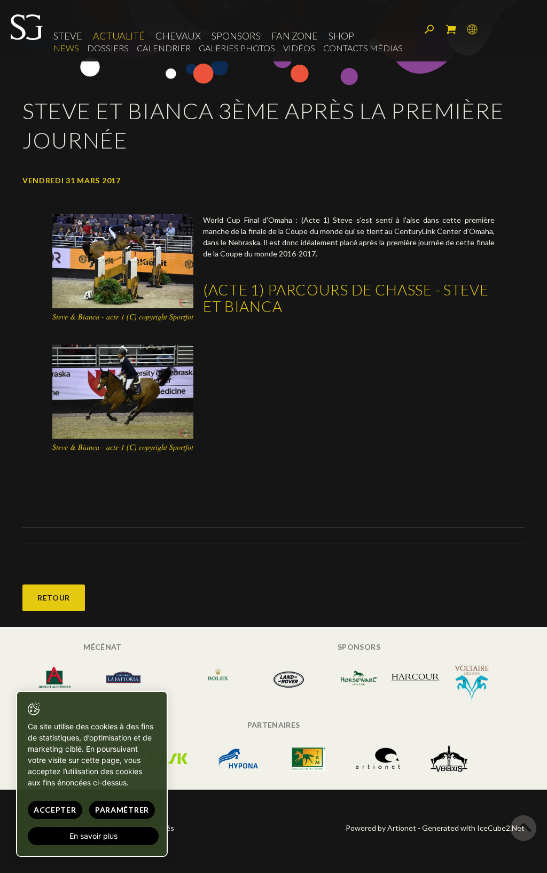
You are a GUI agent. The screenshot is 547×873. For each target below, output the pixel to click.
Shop (341, 36)
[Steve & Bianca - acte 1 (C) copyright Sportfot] (122, 260)
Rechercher (429, 29)
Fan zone (294, 36)
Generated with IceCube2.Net (473, 827)
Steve (67, 36)
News (66, 48)
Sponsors (236, 36)
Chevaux (178, 36)
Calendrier (164, 48)
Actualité (119, 36)
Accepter (55, 809)
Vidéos (299, 48)
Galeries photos (237, 48)
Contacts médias (363, 48)
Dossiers (108, 48)
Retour (53, 597)
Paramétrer (122, 809)
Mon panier (451, 29)
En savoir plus (93, 835)
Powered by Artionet (381, 827)
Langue (472, 29)
